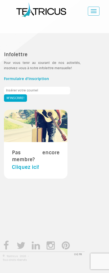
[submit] (15, 98)
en (75, 254)
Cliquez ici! (25, 167)
